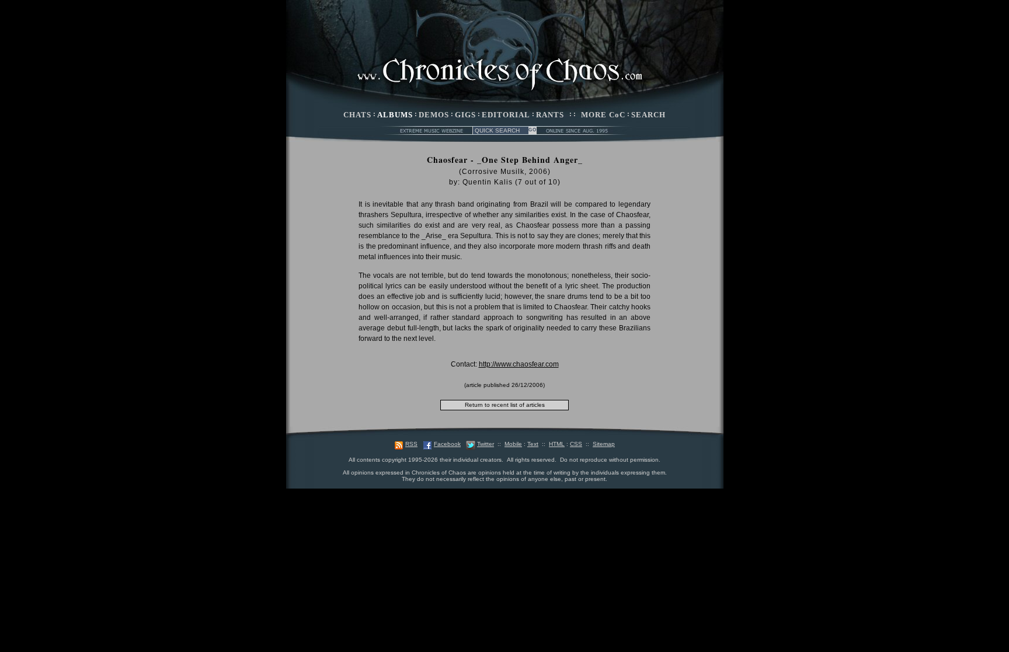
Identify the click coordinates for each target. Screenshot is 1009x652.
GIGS (465, 114)
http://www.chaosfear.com (519, 364)
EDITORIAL (506, 114)
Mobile (513, 444)
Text (532, 444)
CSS (576, 444)
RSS (411, 444)
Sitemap (604, 444)
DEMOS (434, 114)
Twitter (485, 444)
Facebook (447, 444)
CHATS (357, 114)
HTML (557, 444)
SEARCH (648, 114)
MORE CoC (603, 114)
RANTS (550, 114)
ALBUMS (395, 114)
